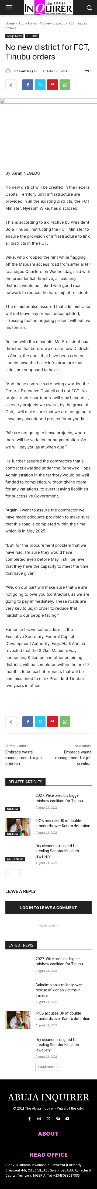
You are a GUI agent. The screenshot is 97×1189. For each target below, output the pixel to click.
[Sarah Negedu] (8, 71)
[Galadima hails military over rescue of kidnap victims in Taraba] (18, 992)
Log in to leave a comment (48, 907)
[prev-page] (8, 872)
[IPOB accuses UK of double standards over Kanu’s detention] (18, 827)
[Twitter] (40, 84)
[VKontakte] (58, 1119)
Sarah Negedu (28, 71)
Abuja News (27, 23)
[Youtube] (67, 1119)
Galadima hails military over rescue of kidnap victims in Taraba (59, 990)
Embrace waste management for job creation (23, 758)
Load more (46, 1066)
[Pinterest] (52, 84)
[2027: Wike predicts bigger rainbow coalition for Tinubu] (18, 802)
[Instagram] (39, 1119)
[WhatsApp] (65, 84)
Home (10, 23)
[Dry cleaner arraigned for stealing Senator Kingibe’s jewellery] (18, 852)
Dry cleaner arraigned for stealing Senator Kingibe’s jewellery (57, 851)
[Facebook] (27, 84)
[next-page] (17, 872)
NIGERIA (31, 36)
